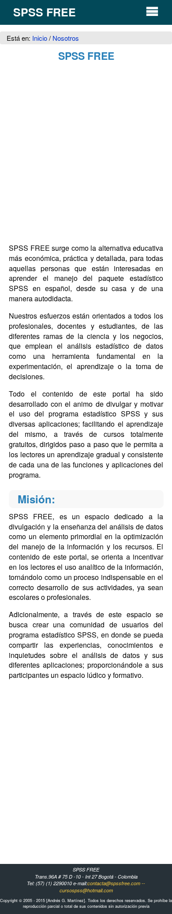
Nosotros (65, 38)
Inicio (40, 38)
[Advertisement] (86, 154)
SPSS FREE (44, 12)
